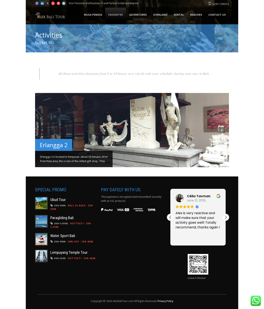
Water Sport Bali (62, 235)
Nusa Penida (93, 14)
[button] (226, 217)
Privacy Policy (165, 301)
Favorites (115, 14)
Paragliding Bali (62, 217)
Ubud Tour (58, 199)
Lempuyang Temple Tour (69, 252)
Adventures (138, 14)
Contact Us (217, 14)
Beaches (196, 14)
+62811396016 (220, 4)
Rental (179, 14)
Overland (160, 14)
